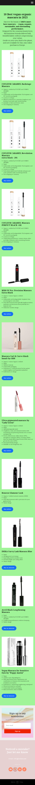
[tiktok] (24, 769)
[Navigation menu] (32, 2)
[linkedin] (20, 769)
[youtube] (11, 769)
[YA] (15, 769)
